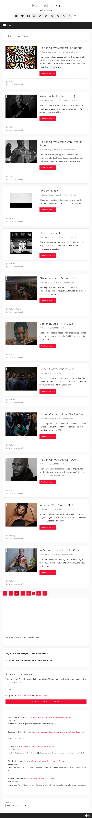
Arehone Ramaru (71, 52)
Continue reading (48, 73)
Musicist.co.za (46, 5)
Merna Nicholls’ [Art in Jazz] (57, 96)
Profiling (12, 82)
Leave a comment (16, 85)
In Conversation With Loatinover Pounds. (48, 761)
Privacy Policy (41, 695)
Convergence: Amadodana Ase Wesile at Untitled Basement (58, 732)
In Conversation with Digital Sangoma (37, 746)
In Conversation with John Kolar (59, 550)
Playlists (12, 218)
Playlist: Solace (48, 190)
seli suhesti (13, 746)
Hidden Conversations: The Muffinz (61, 414)
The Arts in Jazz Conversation (58, 278)
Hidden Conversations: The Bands (60, 47)
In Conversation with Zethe (56, 505)
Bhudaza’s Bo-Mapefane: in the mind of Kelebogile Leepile (45, 717)
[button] (75, 15)
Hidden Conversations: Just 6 (57, 369)
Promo (18, 309)
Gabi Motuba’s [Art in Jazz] (56, 323)
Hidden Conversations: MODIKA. (59, 459)
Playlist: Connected (51, 233)
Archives (9, 802)
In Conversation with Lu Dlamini (40, 779)
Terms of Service (23, 695)
